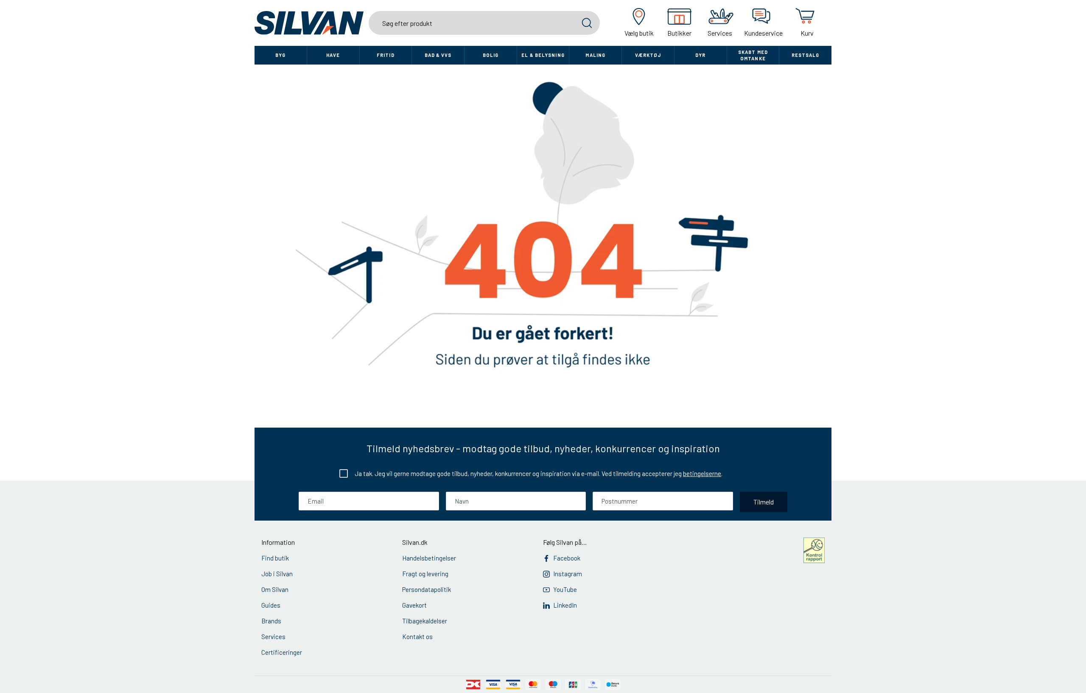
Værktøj (648, 55)
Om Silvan (274, 589)
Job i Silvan (277, 574)
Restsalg (806, 55)
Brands (271, 621)
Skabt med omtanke (753, 55)
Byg (280, 55)
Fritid (386, 55)
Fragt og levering (425, 574)
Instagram (567, 574)
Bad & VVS (438, 55)
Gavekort (414, 605)
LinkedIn (565, 605)
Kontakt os (417, 636)
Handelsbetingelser (429, 558)
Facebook (566, 558)
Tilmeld (763, 502)
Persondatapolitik (426, 589)
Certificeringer (281, 652)
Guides (270, 605)
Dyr (700, 55)
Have (333, 55)
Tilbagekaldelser (424, 621)
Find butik (275, 558)
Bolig (491, 55)
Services (273, 636)
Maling (595, 55)
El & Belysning (542, 55)
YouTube (565, 589)
